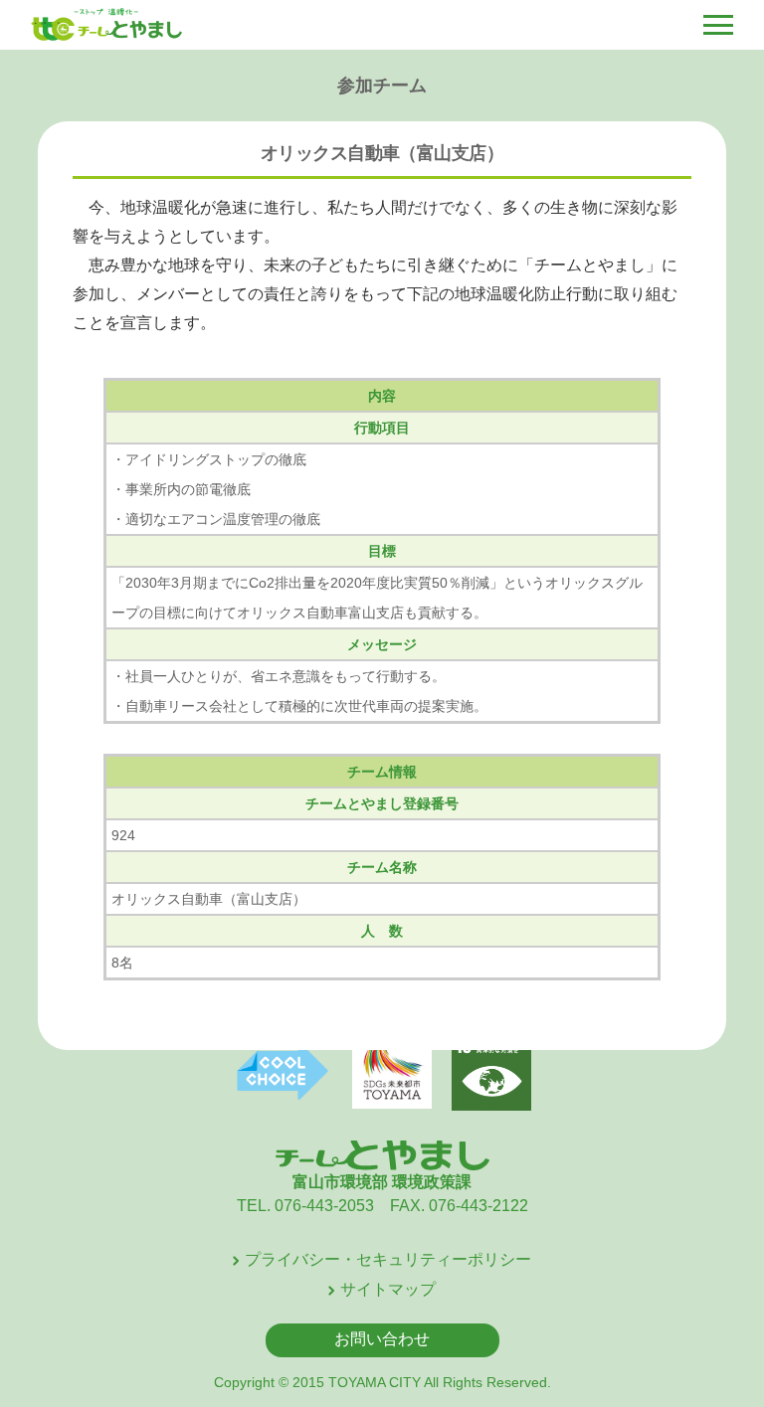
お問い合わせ (382, 1338)
